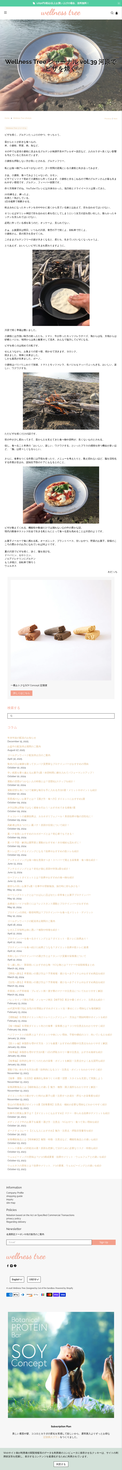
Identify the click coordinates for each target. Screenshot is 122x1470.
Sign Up (80, 756)
